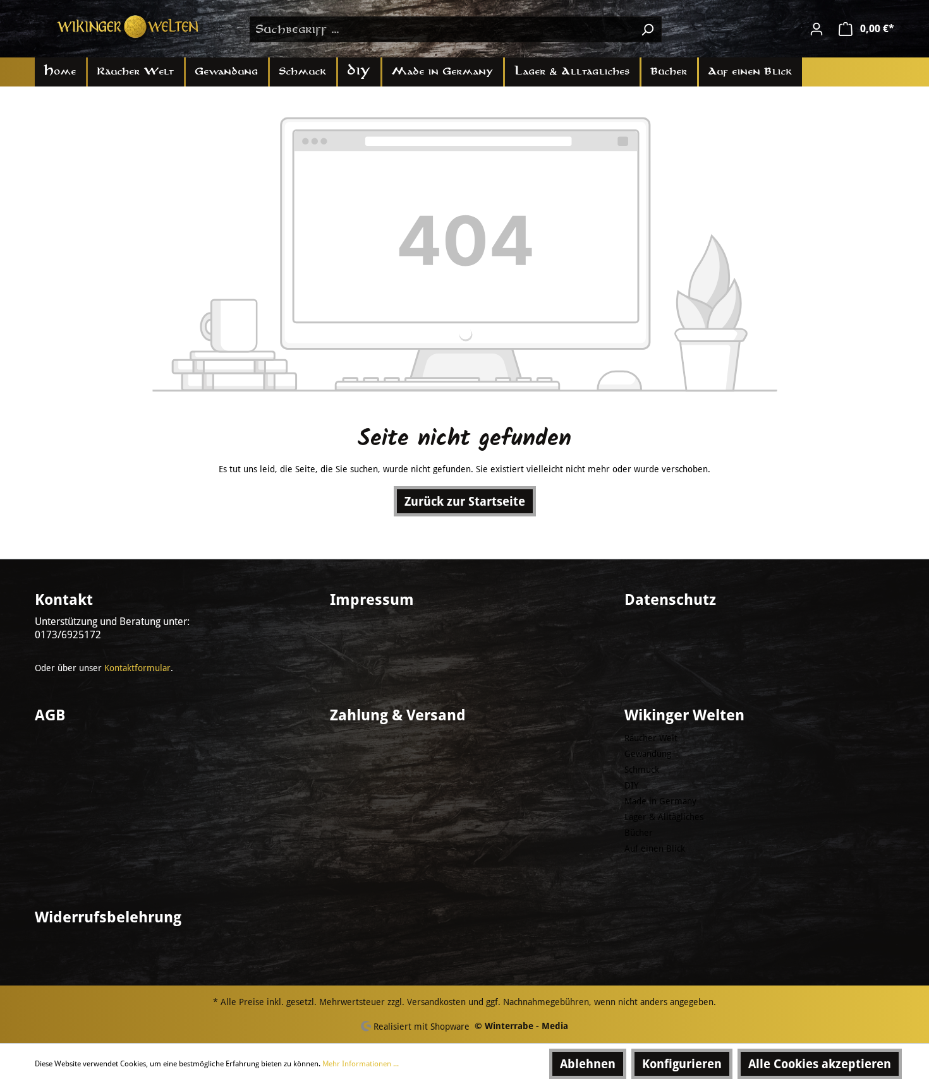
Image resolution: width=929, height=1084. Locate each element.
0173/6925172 (68, 635)
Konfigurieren (682, 1064)
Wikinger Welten (684, 715)
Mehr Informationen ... (360, 1063)
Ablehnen (588, 1064)
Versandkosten (436, 1002)
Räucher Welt (650, 738)
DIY (631, 785)
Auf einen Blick (654, 848)
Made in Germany (660, 801)
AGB (50, 715)
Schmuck (641, 770)
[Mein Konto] (816, 29)
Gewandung (647, 754)
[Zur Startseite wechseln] (129, 26)
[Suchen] (647, 29)
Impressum (372, 600)
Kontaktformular (137, 668)
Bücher (638, 833)
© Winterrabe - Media (521, 1026)
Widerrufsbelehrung (108, 917)
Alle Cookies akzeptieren (819, 1064)
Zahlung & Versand (398, 715)
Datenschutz (670, 600)
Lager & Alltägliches (663, 817)
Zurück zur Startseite (464, 501)
